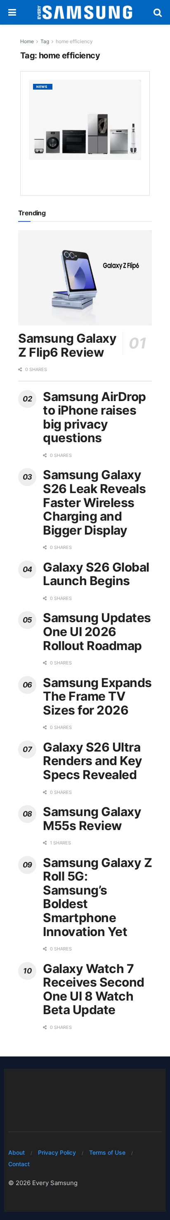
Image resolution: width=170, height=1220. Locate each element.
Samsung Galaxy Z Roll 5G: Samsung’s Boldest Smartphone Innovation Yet (97, 897)
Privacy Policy (57, 1152)
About (16, 1152)
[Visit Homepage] (84, 12)
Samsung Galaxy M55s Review (92, 818)
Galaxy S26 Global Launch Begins (96, 574)
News (41, 87)
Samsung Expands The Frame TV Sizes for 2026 (97, 696)
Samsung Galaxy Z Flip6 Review (67, 345)
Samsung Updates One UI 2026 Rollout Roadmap (97, 631)
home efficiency (74, 41)
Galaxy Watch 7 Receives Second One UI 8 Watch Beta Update (93, 989)
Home (27, 41)
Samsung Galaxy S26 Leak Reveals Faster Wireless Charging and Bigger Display (94, 502)
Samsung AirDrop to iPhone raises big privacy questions (94, 417)
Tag (44, 41)
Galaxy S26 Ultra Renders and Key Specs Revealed (92, 761)
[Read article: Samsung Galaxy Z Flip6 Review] (85, 277)
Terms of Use (107, 1152)
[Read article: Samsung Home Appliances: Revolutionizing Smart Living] (85, 119)
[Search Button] (157, 12)
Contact (19, 1163)
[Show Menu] (12, 12)
